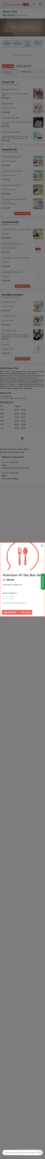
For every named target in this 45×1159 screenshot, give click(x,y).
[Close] (42, 546)
